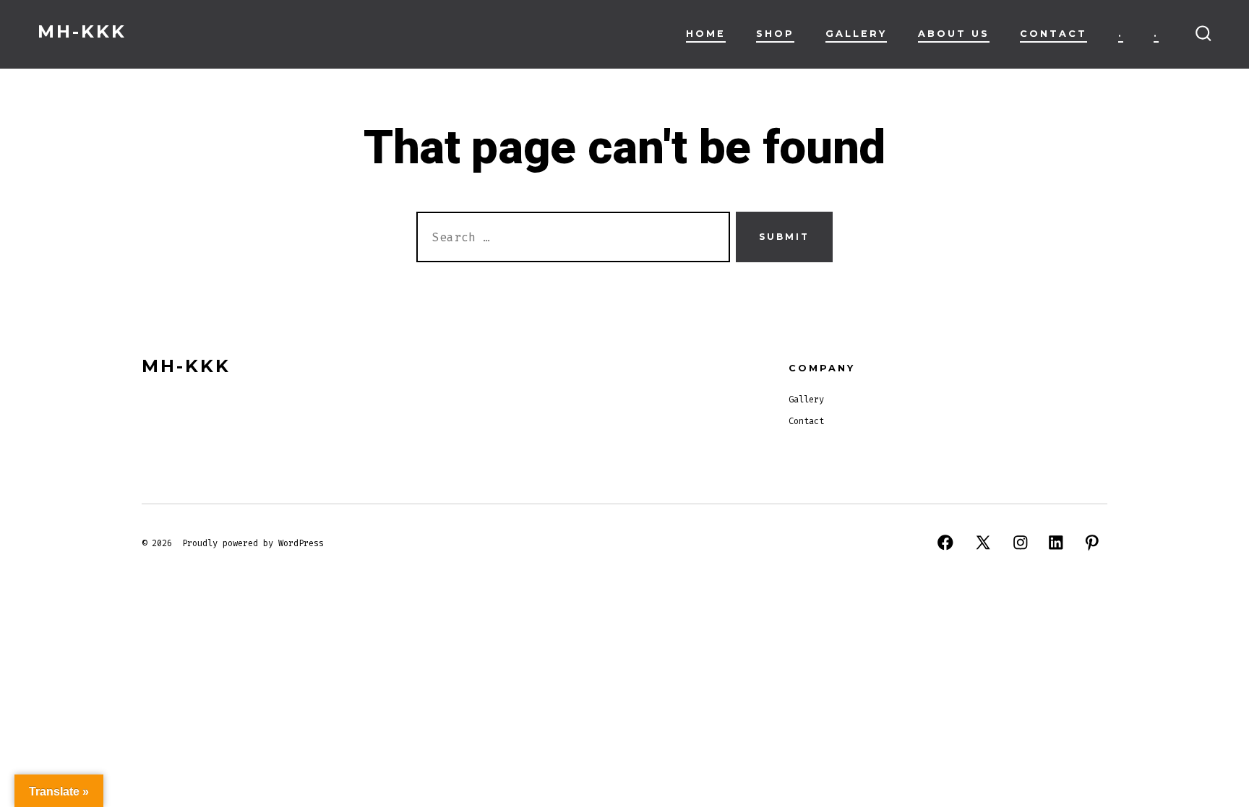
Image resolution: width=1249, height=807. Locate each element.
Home (706, 33)
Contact (1053, 33)
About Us (954, 33)
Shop (775, 33)
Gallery (856, 33)
